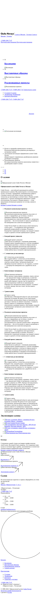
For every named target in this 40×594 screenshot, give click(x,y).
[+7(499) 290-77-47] (2, 39)
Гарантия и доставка (10, 579)
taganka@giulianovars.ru (8, 509)
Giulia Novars (27, 589)
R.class (10, 592)
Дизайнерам (8, 576)
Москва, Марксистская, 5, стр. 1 (11, 484)
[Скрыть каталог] (15, 56)
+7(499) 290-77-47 (6, 40)
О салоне (7, 574)
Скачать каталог (9, 568)
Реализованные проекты (12, 566)
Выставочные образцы (11, 565)
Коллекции (8, 563)
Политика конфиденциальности (11, 590)
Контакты (7, 577)
